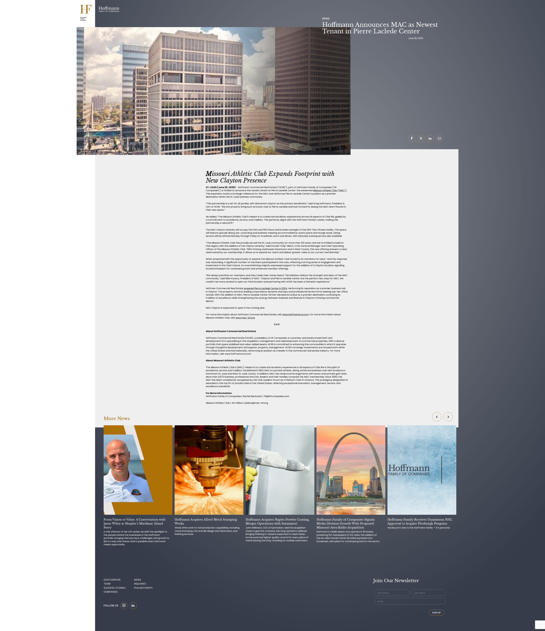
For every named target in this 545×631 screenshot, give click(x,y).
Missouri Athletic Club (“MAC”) (330, 190)
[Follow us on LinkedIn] (133, 605)
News (137, 579)
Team (107, 583)
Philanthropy (143, 587)
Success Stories (114, 587)
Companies (111, 591)
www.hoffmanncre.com (295, 314)
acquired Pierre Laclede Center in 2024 (265, 288)
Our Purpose (112, 579)
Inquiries (140, 583)
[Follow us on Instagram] (123, 605)
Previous (436, 416)
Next (448, 416)
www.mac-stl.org (245, 317)
